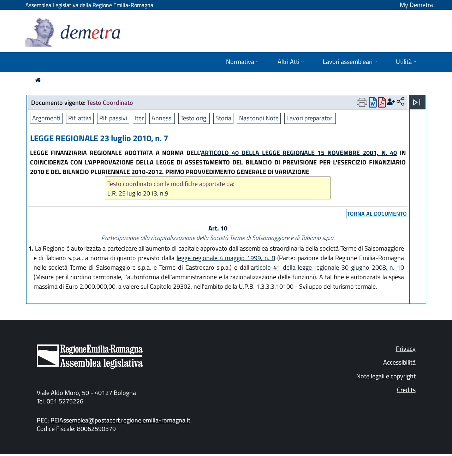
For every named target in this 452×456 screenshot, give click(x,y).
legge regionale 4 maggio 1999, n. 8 (226, 258)
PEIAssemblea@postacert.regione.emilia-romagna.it (120, 420)
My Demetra (416, 5)
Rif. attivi (79, 118)
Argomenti (46, 118)
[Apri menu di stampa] (362, 102)
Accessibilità (399, 362)
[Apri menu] (417, 102)
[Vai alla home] (38, 80)
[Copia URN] (400, 102)
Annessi (162, 118)
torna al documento (377, 213)
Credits (406, 390)
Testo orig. (194, 118)
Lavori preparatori (310, 118)
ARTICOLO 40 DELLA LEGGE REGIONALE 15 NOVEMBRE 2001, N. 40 (299, 152)
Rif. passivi (113, 118)
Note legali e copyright (386, 376)
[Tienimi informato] (391, 102)
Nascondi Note (259, 118)
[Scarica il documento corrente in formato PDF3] (382, 104)
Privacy (406, 348)
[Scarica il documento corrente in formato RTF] (373, 104)
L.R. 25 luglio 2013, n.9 (137, 193)
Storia (223, 118)
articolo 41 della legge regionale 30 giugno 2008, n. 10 (327, 267)
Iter (139, 118)
